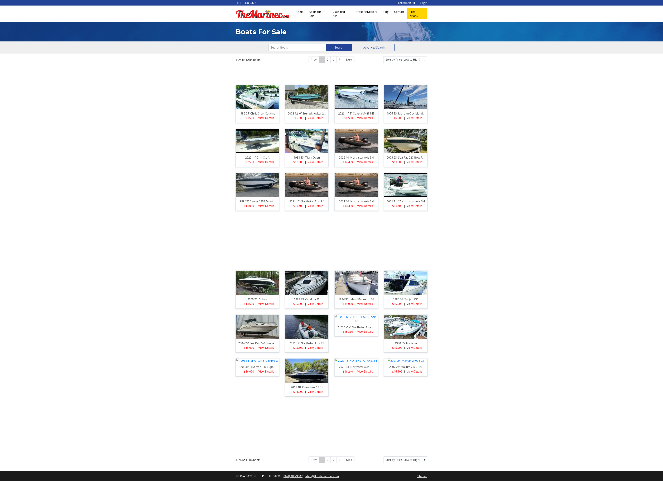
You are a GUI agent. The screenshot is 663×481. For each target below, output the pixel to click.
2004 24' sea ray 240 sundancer (259, 343)
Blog (386, 12)
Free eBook (414, 14)
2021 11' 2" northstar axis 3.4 (406, 201)
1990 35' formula (406, 343)
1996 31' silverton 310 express (257, 367)
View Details (266, 118)
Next (349, 59)
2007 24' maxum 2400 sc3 (405, 367)
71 (340, 59)
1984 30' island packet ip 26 (356, 299)
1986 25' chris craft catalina (257, 113)
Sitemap (422, 476)
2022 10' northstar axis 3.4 (356, 157)
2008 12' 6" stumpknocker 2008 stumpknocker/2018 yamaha (327, 113)
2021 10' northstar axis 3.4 (306, 201)
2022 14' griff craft (257, 157)
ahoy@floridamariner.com (322, 476)
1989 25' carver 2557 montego (258, 201)
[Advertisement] (331, 73)
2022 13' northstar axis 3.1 (356, 367)
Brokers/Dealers (366, 12)
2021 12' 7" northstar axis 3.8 (356, 327)
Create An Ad (406, 3)
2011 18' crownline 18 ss (307, 387)
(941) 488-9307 (246, 3)
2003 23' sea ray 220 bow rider (407, 157)
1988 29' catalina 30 (307, 299)
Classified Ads (339, 14)
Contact (399, 12)
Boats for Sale (315, 14)
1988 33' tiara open (307, 157)
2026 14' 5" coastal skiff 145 (356, 113)
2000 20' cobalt (257, 299)
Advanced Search (374, 47)
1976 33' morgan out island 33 (406, 113)
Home (299, 12)
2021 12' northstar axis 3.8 (306, 343)
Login (423, 3)
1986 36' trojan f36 (405, 299)
